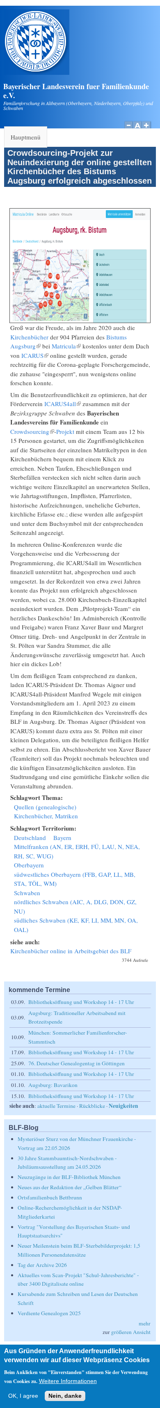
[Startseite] (36, 72)
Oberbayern (29, 865)
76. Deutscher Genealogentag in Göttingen (76, 1063)
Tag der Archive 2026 (42, 1265)
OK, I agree (23, 1396)
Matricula (66, 346)
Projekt (65, 431)
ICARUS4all (62, 404)
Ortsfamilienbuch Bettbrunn (50, 1197)
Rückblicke (92, 1105)
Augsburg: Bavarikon (53, 1085)
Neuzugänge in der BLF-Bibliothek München (69, 1177)
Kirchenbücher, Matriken (46, 816)
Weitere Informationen (68, 1381)
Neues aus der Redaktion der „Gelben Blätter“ (69, 1187)
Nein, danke (65, 1396)
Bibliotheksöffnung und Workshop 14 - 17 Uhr (81, 1002)
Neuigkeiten (123, 1106)
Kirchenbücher (29, 337)
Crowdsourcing (32, 431)
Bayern (62, 837)
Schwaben (27, 893)
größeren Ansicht (131, 1332)
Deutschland (30, 837)
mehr (145, 1323)
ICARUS (34, 355)
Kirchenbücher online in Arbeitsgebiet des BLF (70, 951)
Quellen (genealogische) (45, 807)
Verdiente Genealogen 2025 (49, 1313)
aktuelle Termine (56, 1105)
